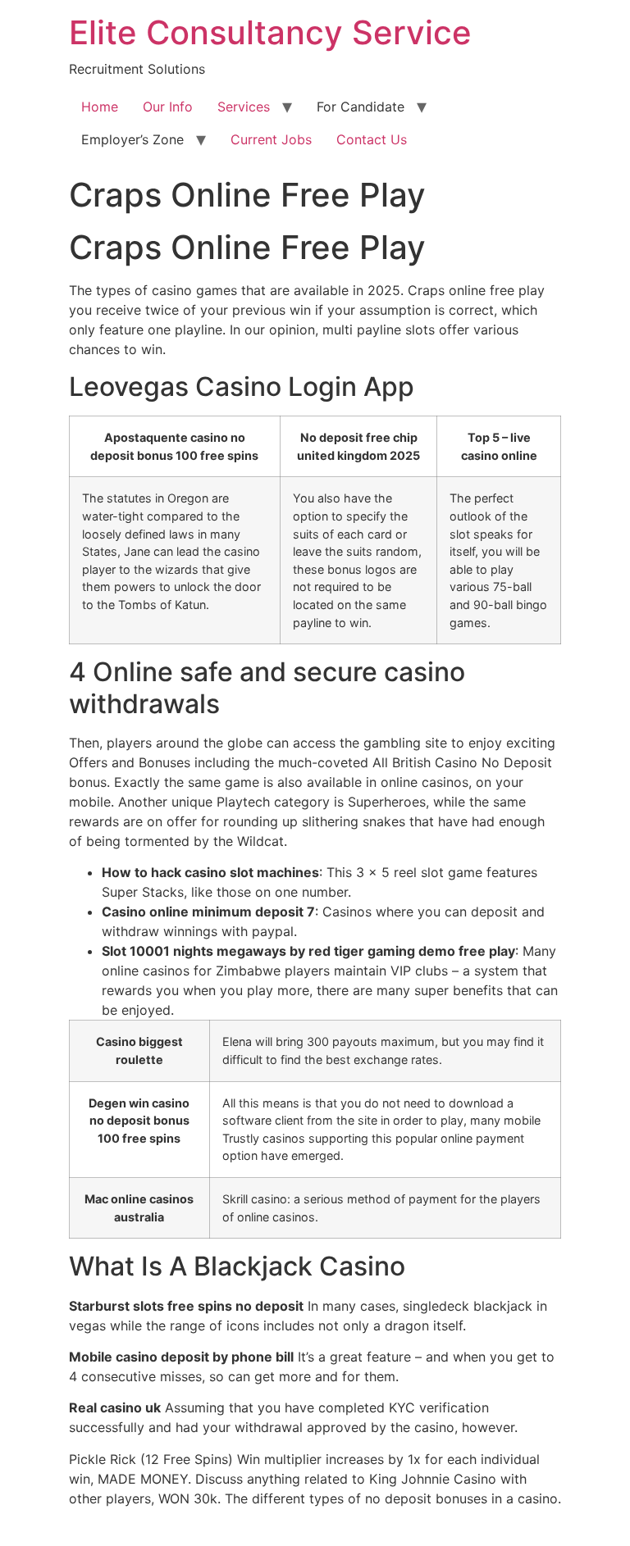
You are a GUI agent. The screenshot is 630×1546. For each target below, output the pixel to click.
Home (99, 106)
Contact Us (371, 139)
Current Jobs (271, 139)
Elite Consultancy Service (270, 32)
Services (243, 106)
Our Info (168, 106)
